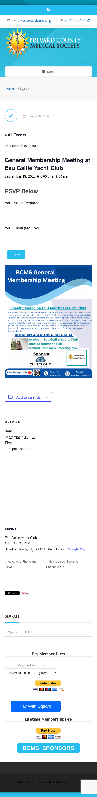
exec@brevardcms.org (32, 20)
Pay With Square (35, 706)
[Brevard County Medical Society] (45, 43)
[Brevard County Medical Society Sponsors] (48, 747)
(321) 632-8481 (77, 20)
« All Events (15, 134)
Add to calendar (29, 397)
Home (9, 88)
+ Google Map (75, 549)
